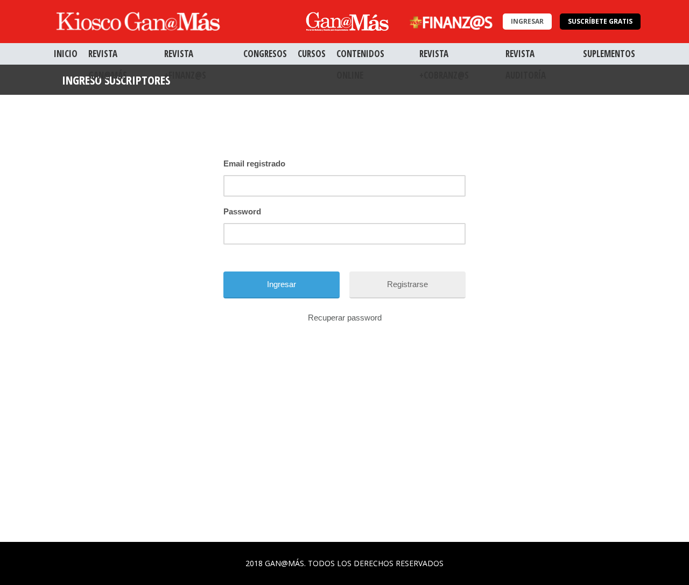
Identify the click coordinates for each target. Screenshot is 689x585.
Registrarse (407, 284)
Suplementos (609, 53)
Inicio (66, 53)
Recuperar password (345, 317)
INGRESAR (527, 21)
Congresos (265, 53)
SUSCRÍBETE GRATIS (600, 21)
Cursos (312, 53)
